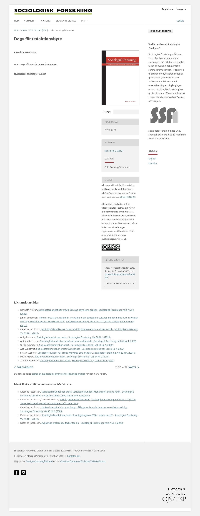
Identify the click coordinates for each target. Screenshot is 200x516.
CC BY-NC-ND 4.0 (127, 196)
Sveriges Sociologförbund (39, 461)
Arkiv (24, 30)
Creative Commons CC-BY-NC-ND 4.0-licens (83, 461)
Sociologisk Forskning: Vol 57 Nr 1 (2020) (102, 422)
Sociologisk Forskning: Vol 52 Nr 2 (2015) (114, 352)
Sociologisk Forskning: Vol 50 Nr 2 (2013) (89, 337)
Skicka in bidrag (66, 20)
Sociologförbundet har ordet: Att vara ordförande (66, 341)
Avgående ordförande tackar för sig (61, 422)
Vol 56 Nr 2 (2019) (38, 30)
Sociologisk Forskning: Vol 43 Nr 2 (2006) (41, 411)
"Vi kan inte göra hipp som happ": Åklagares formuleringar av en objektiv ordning (85, 407)
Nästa (132, 367)
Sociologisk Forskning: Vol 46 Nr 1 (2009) (115, 341)
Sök (181, 20)
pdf (108, 112)
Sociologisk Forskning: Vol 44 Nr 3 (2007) (93, 360)
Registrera (167, 9)
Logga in (181, 9)
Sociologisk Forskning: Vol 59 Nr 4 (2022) (103, 348)
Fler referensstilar (119, 283)
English (152, 158)
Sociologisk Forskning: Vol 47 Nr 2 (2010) (88, 356)
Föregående (25, 367)
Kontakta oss (73, 455)
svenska (152, 163)
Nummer (29, 20)
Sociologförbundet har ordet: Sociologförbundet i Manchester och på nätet (81, 391)
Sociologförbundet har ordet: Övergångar (58, 348)
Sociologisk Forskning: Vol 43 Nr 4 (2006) (92, 344)
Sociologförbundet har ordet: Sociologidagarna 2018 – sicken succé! (77, 329)
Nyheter (46, 20)
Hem (16, 20)
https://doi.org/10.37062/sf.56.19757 (38, 64)
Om (83, 20)
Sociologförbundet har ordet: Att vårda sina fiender (65, 352)
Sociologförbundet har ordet (52, 337)
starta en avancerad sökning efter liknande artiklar (58, 373)
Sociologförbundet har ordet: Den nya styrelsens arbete (68, 309)
